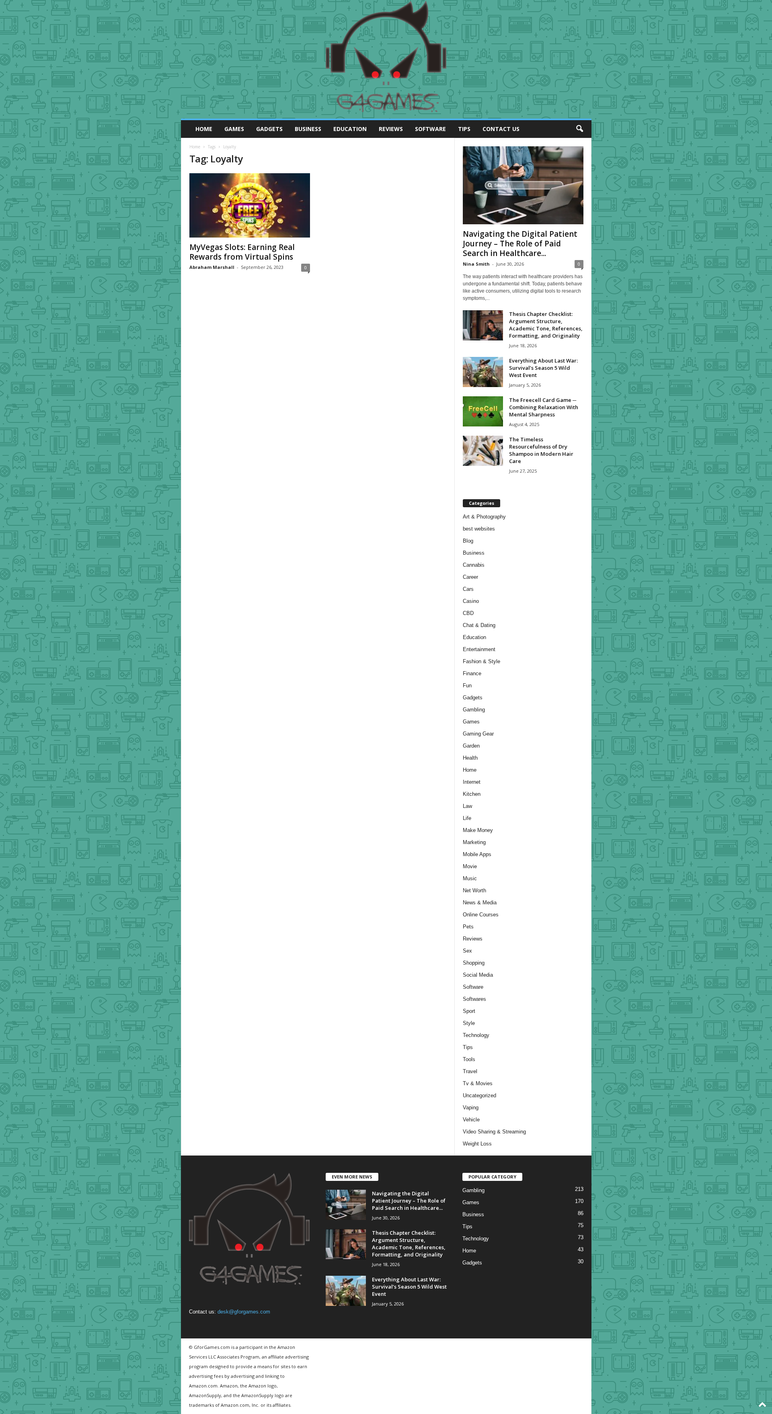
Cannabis (474, 565)
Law (467, 806)
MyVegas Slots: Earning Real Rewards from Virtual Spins (242, 252)
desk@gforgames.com (244, 1312)
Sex (467, 951)
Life (467, 818)
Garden (471, 746)
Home (203, 129)
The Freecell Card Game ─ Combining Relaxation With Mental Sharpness (543, 407)
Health (470, 758)
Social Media (478, 975)
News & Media (480, 903)
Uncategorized (479, 1095)
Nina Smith (476, 264)
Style (469, 1023)
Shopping (474, 963)
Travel (470, 1071)
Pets (468, 927)
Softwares (474, 999)
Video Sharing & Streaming (494, 1132)
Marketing (474, 842)
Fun (467, 685)
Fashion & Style (481, 661)
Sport (469, 1011)
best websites (479, 529)
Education (350, 129)
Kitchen (471, 794)
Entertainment (479, 649)
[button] (579, 129)
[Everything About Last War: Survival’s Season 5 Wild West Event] (483, 372)
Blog (468, 541)
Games (234, 129)
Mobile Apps (477, 854)
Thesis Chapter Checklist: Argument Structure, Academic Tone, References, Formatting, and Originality (546, 324)
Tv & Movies (478, 1083)
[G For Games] (386, 59)
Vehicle (471, 1120)
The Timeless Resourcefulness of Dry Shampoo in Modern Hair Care (541, 450)
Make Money (478, 830)
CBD (468, 613)
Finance (472, 673)
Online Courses (481, 915)
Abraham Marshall (211, 267)
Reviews (391, 129)
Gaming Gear (478, 734)
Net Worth (474, 890)
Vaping (470, 1108)
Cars (468, 589)
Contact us (500, 129)
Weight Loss (477, 1144)
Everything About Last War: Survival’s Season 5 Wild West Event (543, 368)
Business (308, 129)
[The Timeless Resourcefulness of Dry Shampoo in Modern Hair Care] (483, 451)
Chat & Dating (479, 625)
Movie (470, 866)
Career (470, 577)
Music (470, 878)
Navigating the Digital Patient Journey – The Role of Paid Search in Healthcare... (520, 243)
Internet (471, 782)
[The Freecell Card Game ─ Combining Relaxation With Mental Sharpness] (483, 411)
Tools (469, 1059)
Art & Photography (484, 517)
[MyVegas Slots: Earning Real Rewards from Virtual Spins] (249, 205)
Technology (476, 1035)
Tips (464, 129)
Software (430, 129)
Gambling (474, 710)
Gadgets (269, 129)
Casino (471, 601)
